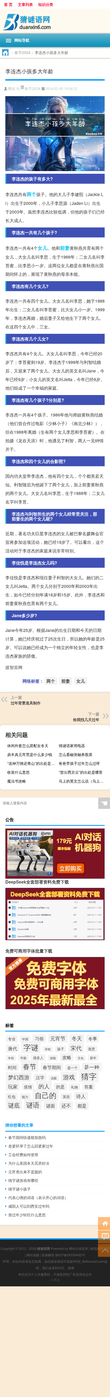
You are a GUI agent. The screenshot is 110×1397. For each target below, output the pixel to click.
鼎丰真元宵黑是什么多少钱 (29, 754)
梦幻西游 (18, 1077)
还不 (66, 1105)
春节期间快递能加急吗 (27, 1137)
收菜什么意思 (18, 772)
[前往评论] (104, 1236)
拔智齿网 (13, 667)
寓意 (91, 1048)
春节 (29, 1066)
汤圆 (54, 1078)
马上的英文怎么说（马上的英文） (84, 781)
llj (18, 89)
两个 (31, 194)
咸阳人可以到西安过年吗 (28, 1206)
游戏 (69, 1077)
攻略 (66, 1057)
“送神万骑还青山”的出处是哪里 (32, 763)
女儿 (42, 247)
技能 (53, 1058)
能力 (25, 1096)
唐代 (12, 1048)
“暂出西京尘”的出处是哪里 (81, 772)
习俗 (39, 1038)
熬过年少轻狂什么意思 (27, 1214)
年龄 (23, 1057)
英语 (66, 1096)
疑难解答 (48, 1255)
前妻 (65, 247)
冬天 (77, 1038)
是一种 (91, 1066)
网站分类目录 (78, 1248)
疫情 (28, 1087)
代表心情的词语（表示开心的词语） (38, 1197)
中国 (25, 1039)
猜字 (89, 1075)
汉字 (40, 1077)
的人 (44, 1086)
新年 (93, 1057)
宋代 (76, 1048)
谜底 (14, 1105)
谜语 (33, 1104)
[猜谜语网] (55, 21)
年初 (11, 1058)
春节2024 (22, 52)
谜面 (50, 1105)
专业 (11, 1038)
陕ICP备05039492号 (70, 1255)
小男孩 (55, 1279)
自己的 (45, 1095)
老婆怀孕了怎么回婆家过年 (30, 1146)
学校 (48, 1049)
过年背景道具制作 (26, 702)
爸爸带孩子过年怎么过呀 (79, 763)
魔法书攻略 (16, 781)
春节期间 (52, 1067)
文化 (81, 1058)
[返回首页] (104, 1223)
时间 (12, 1067)
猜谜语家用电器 (72, 745)
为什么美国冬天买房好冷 (28, 1163)
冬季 (92, 1038)
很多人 (38, 1057)
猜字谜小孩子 (19, 1189)
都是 (82, 1105)
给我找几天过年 (86, 719)
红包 (11, 1096)
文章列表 (25, 4)
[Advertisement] (55, 1341)
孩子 (60, 1049)
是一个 (72, 1067)
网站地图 (32, 1255)
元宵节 (57, 1038)
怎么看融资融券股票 (75, 754)
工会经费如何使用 (23, 1154)
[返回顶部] (104, 1250)
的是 (60, 1087)
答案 (88, 1087)
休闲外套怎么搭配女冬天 (27, 745)
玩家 (13, 1086)
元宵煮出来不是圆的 (25, 1171)
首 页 (8, 4)
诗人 (81, 1096)
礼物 (74, 1087)
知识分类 (45, 4)
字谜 (30, 1047)
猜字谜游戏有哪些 (23, 1180)
